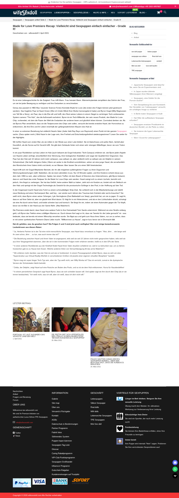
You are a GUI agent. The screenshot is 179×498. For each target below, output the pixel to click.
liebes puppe (152, 52)
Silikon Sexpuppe (98, 403)
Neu (113, 13)
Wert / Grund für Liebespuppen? (147, 138)
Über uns (56, 407)
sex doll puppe (137, 52)
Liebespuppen (61, 13)
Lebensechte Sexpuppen (101, 415)
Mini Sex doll (96, 424)
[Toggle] (175, 475)
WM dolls (95, 411)
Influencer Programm (61, 466)
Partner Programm (60, 428)
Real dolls (95, 407)
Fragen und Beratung (22, 397)
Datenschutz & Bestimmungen (65, 424)
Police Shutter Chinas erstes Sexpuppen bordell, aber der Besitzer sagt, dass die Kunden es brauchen (107, 361)
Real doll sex (156, 56)
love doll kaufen (151, 66)
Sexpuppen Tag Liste (61, 445)
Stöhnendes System (60, 436)
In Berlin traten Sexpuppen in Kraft (148, 114)
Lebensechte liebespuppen (141, 61)
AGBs (54, 420)
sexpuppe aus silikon (139, 56)
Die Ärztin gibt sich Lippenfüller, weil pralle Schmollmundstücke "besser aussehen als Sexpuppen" (68, 336)
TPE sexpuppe (137, 70)
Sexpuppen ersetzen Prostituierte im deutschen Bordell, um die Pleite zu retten (146, 125)
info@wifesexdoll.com (122, 6)
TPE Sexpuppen (98, 420)
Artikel (136, 37)
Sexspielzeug (81, 13)
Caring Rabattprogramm (62, 453)
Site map (55, 403)
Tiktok (17, 436)
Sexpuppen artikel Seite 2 (35, 20)
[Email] (175, 462)
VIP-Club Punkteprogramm (63, 457)
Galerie (55, 399)
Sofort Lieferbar (127, 11)
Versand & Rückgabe (61, 411)
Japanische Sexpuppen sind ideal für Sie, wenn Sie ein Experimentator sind (146, 86)
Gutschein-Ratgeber (60, 470)
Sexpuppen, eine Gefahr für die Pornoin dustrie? (144, 99)
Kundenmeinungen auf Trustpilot (65, 474)
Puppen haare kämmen (62, 441)
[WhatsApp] (175, 469)
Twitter (18, 433)
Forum (15, 400)
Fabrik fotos (57, 432)
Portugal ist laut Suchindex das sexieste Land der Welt (29, 335)
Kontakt (55, 415)
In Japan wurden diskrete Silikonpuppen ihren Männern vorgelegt (145, 92)
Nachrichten (18, 391)
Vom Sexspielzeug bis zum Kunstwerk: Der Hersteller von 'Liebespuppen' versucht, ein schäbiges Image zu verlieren (147, 107)
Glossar (55, 449)
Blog (142, 13)
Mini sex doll (136, 66)
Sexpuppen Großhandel (62, 462)
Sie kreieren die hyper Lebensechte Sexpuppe (146, 132)
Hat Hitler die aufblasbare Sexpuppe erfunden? (146, 119)
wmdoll (159, 61)
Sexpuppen (46, 13)
